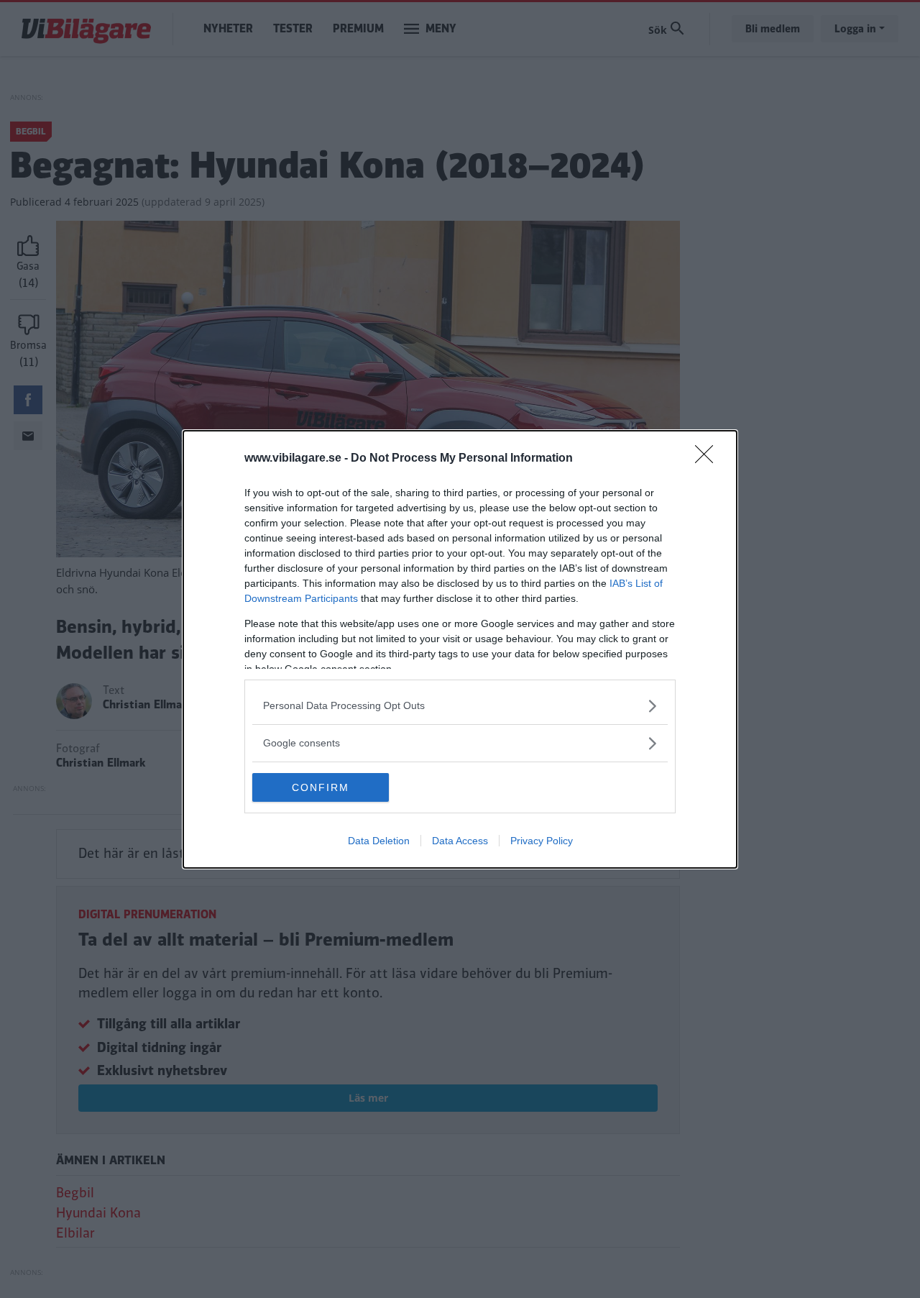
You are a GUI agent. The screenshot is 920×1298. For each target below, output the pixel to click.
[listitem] (460, 705)
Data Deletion (379, 840)
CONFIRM (320, 787)
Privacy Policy (541, 840)
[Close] (708, 458)
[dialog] (460, 649)
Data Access (460, 840)
